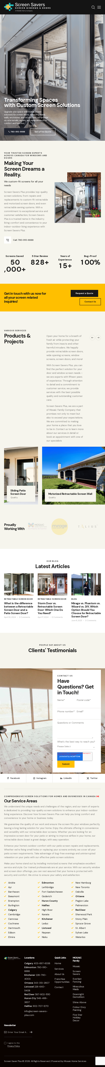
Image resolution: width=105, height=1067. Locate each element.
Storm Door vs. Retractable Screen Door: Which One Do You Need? (50, 608)
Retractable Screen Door (18, 599)
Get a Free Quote (43, 131)
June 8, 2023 (76, 620)
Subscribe (30, 1032)
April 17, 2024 (43, 617)
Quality (14, 497)
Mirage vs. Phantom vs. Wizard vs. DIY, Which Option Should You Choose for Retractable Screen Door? (86, 610)
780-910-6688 (16, 131)
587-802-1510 (37, 994)
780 (32, 967)
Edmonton (48, 882)
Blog (74, 599)
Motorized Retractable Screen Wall (70, 493)
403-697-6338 (42, 963)
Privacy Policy (14, 1046)
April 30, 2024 (10, 617)
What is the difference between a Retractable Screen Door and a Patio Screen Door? (18, 608)
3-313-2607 (43, 982)
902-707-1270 (36, 1006)
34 (30, 982)
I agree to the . (14, 1044)
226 (32, 975)
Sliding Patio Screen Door (18, 492)
